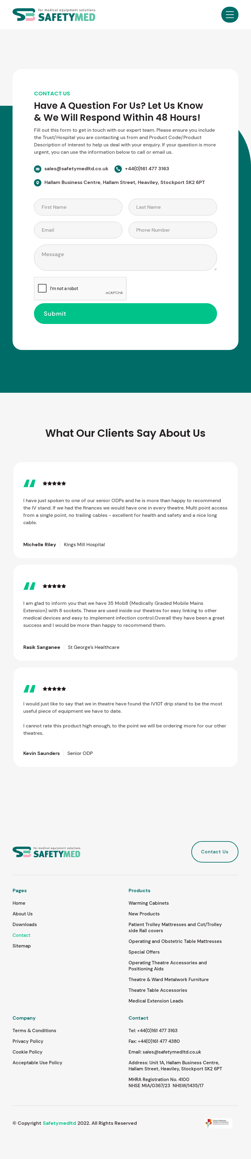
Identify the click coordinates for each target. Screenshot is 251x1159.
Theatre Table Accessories (158, 990)
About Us (23, 914)
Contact (21, 935)
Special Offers (144, 952)
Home (19, 903)
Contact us (215, 852)
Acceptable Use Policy (37, 1063)
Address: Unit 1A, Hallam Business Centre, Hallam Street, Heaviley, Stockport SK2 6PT (175, 1066)
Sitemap (22, 946)
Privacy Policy (28, 1041)
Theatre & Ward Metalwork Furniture (169, 980)
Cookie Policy (28, 1052)
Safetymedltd (59, 1123)
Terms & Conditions (34, 1031)
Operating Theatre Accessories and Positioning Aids (168, 966)
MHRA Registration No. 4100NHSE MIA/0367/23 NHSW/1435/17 (166, 1082)
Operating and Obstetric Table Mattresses (175, 941)
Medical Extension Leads (156, 1001)
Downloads (25, 925)
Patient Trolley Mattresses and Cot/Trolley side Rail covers (175, 928)
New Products (144, 914)
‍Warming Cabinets (149, 903)
